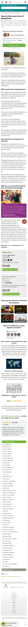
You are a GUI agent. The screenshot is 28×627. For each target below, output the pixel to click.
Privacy (14, 607)
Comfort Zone (6, 479)
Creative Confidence (8, 483)
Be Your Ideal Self (7, 472)
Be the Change (6, 465)
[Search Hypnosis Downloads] (26, 7)
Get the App (14, 612)
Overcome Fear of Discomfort (10, 531)
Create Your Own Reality (9, 481)
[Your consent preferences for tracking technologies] (25, 624)
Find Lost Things (7, 502)
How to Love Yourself (8, 508)
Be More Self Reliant (8, 460)
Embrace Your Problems (9, 495)
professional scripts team (13, 336)
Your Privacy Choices (11, 623)
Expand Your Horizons (8, 499)
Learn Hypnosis (14, 595)
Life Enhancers (6, 520)
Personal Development (9, 441)
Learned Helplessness (8, 518)
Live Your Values (7, 522)
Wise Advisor (6, 566)
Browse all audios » (8, 569)
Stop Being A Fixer (7, 550)
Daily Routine (6, 488)
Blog (14, 600)
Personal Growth (7, 536)
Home (14, 592)
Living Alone (6, 281)
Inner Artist (5, 511)
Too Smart (5, 561)
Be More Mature (7, 456)
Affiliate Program (14, 602)
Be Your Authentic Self (8, 467)
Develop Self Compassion (9, 492)
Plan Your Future (7, 541)
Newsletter (14, 610)
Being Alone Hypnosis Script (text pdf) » (11, 576)
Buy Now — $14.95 (14, 45)
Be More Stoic (6, 463)
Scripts (14, 598)
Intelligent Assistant (9, 10)
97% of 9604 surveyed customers (11, 416)
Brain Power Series (7, 476)
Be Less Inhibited (7, 449)
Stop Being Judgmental (8, 552)
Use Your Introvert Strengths (10, 564)
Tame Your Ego (6, 559)
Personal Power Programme (10, 538)
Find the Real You (7, 504)
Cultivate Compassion (8, 485)
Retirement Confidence (8, 545)
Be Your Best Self (7, 469)
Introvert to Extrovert (8, 515)
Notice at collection (7, 625)
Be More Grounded (7, 453)
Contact (14, 605)
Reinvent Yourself (7, 543)
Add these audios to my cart (11, 294)
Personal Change (7, 534)
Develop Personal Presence (10, 490)
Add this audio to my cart (10, 269)
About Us (14, 593)
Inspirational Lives (7, 513)
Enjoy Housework (7, 497)
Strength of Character (8, 557)
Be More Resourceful (8, 458)
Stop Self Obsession (8, 554)
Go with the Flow (7, 506)
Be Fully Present (7, 446)
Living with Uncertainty (8, 527)
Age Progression (7, 444)
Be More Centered (7, 451)
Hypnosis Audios (14, 597)
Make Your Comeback (8, 529)
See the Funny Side (7, 548)
